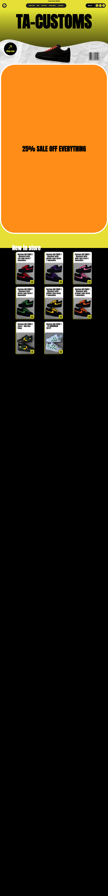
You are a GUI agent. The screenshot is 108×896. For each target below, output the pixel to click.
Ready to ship (32, 5)
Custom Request (52, 5)
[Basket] (103, 5)
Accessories (44, 5)
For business (60, 5)
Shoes (38, 5)
